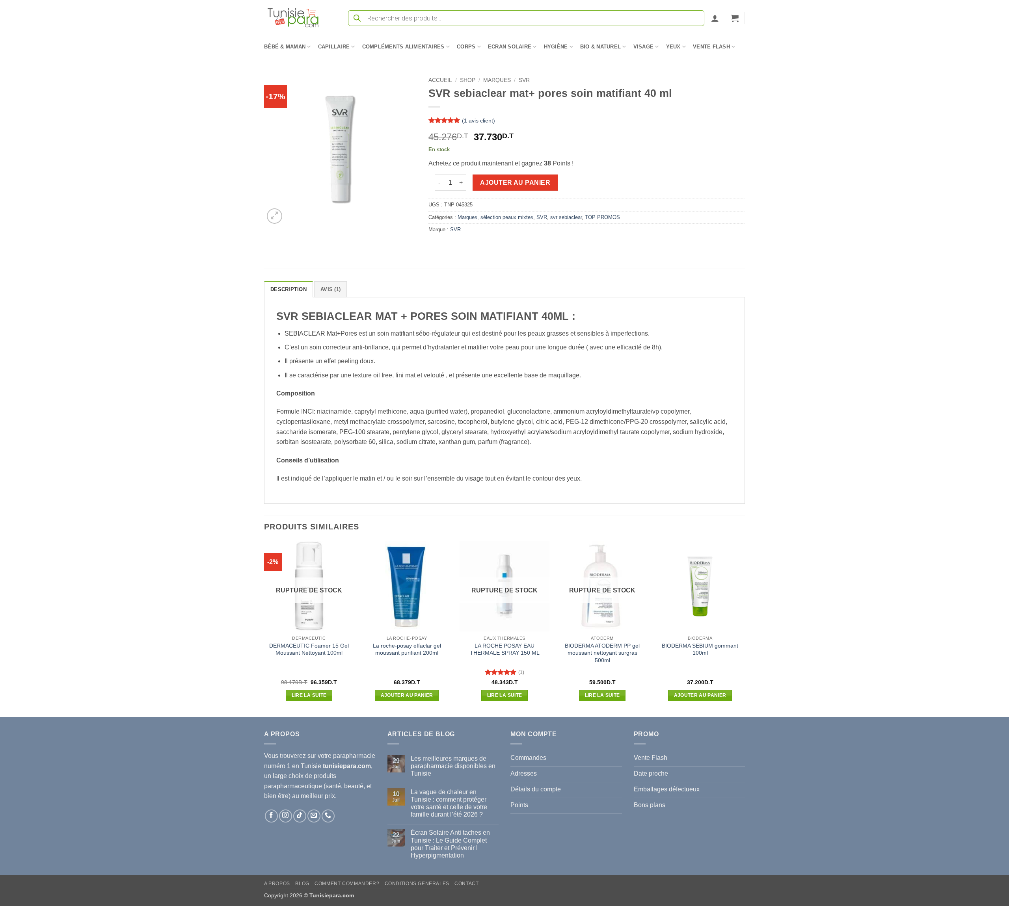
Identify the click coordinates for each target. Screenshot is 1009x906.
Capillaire (334, 47)
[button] (715, 18)
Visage (643, 47)
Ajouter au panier (515, 182)
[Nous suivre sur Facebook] (271, 815)
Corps (466, 47)
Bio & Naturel (600, 47)
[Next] (744, 628)
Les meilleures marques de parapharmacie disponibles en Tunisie (453, 766)
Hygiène (556, 47)
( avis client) (478, 120)
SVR (524, 80)
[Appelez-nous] (328, 815)
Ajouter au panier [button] (407, 695)
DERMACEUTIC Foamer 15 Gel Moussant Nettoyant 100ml (309, 649)
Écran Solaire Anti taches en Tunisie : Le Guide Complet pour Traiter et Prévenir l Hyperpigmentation (450, 844)
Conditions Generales (417, 883)
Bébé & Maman (284, 47)
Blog (302, 883)
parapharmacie (354, 755)
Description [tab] (288, 289)
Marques (497, 80)
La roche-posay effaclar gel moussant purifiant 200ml (407, 649)
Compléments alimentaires (403, 47)
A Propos (277, 883)
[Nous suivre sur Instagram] (285, 815)
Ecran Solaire (509, 47)
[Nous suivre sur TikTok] (299, 815)
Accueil (440, 80)
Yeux (673, 47)
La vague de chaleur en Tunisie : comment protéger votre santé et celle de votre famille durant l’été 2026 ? (449, 803)
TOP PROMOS (602, 217)
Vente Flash (711, 47)
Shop (467, 80)
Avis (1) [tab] (330, 289)
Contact (466, 883)
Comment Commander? (347, 883)
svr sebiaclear (566, 217)
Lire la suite (309, 695)
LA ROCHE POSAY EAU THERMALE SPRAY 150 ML (505, 649)
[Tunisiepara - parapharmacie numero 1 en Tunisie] (297, 18)
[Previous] (264, 628)
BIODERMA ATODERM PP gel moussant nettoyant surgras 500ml (602, 652)
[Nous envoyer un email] (313, 815)
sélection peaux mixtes (506, 217)
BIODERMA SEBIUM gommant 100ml (700, 649)
